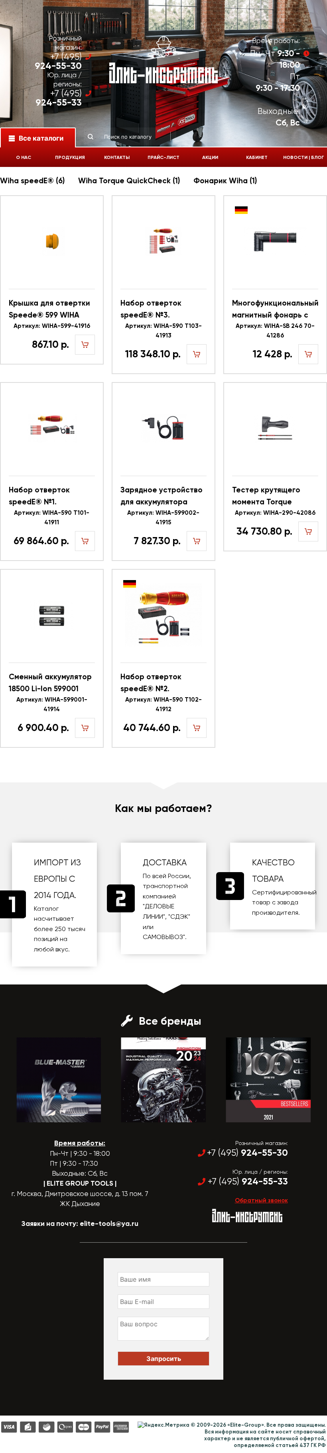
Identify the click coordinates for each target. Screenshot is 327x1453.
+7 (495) (58, 61)
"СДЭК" (179, 916)
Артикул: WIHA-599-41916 (52, 325)
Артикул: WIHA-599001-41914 (51, 704)
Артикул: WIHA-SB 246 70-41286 (275, 330)
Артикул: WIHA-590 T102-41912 (163, 704)
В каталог (51, 1115)
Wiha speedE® (32, 180)
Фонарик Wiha (225, 180)
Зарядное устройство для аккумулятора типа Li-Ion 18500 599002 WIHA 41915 (161, 496)
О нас (23, 157)
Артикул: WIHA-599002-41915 (163, 517)
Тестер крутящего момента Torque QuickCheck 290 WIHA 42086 (272, 496)
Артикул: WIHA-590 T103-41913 (163, 330)
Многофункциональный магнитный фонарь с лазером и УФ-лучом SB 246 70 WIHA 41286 (275, 309)
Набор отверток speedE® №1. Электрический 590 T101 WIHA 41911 (45, 496)
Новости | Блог (303, 157)
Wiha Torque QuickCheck (129, 180)
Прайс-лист (163, 157)
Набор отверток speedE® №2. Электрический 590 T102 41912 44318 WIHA (161, 683)
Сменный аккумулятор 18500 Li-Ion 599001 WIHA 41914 (50, 683)
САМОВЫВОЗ (163, 937)
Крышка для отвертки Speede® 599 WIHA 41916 (49, 309)
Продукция (70, 157)
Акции (210, 157)
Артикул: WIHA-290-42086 (275, 512)
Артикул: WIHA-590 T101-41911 (51, 517)
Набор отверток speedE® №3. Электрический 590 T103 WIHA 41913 (156, 309)
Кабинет (257, 157)
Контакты (117, 157)
